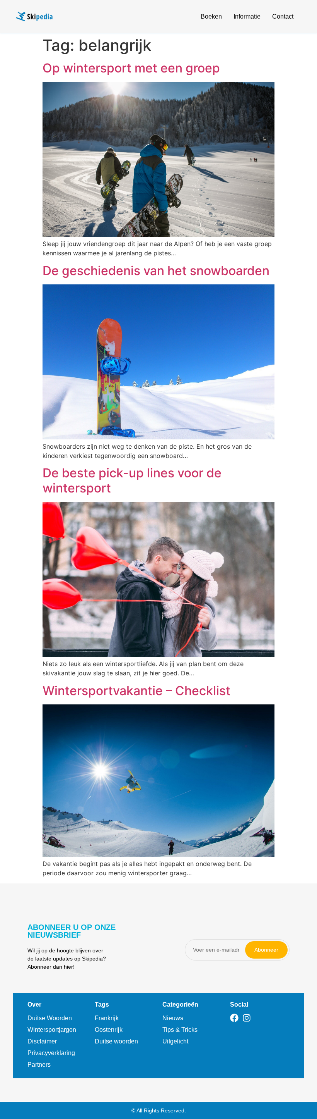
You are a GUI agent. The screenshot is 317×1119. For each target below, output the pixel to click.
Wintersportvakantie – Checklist (136, 690)
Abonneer (266, 950)
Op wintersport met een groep (131, 68)
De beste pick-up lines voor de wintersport (132, 480)
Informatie (247, 16)
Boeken (211, 16)
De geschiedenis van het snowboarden (156, 270)
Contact (282, 16)
